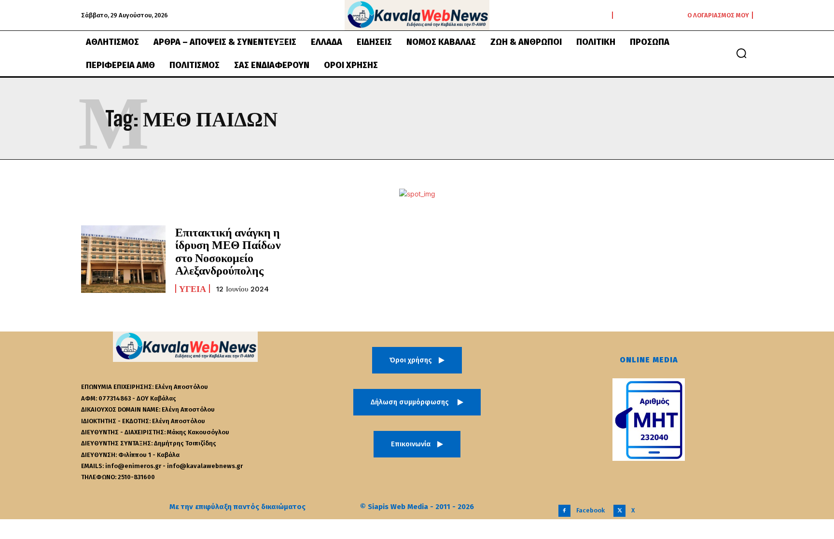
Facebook (590, 510)
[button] (741, 53)
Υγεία (192, 288)
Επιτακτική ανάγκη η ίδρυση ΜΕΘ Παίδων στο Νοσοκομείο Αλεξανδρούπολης (228, 251)
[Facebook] (564, 511)
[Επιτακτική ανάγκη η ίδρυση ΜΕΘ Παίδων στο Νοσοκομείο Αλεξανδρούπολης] (123, 259)
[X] (619, 511)
